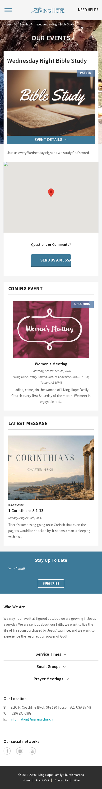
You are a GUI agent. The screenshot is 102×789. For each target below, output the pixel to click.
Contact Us (61, 780)
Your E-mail (16, 568)
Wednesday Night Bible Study (55, 24)
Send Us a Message (55, 260)
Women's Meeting (51, 364)
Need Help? (88, 10)
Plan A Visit (42, 780)
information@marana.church (32, 719)
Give (76, 780)
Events (24, 24)
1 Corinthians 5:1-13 (25, 510)
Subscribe (51, 583)
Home (7, 24)
